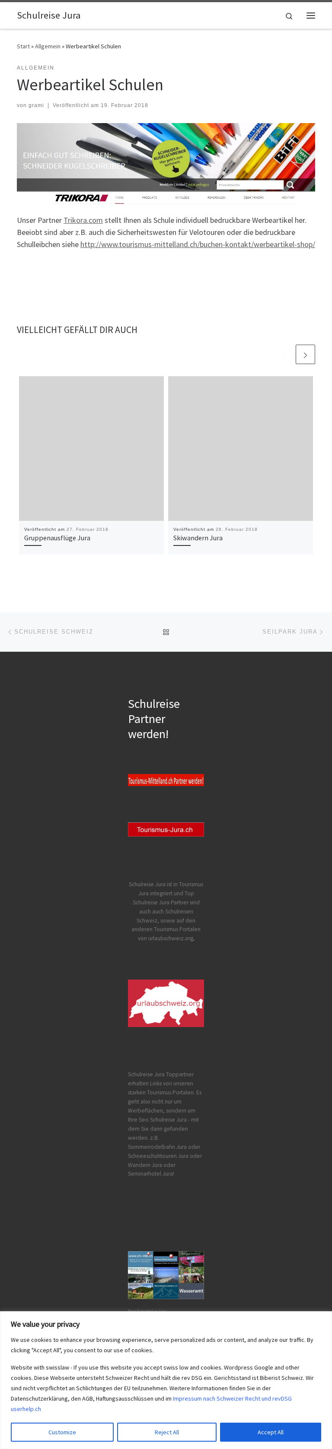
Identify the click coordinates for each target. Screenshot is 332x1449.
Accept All (271, 1432)
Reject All (167, 1432)
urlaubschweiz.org (170, 938)
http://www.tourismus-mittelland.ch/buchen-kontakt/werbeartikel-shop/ (197, 244)
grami (36, 105)
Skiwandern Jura (198, 537)
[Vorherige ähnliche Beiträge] (284, 354)
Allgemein (48, 46)
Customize (62, 1432)
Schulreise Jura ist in (154, 884)
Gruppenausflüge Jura (57, 537)
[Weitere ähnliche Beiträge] (305, 354)
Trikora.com (83, 220)
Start (23, 46)
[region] (166, 1380)
